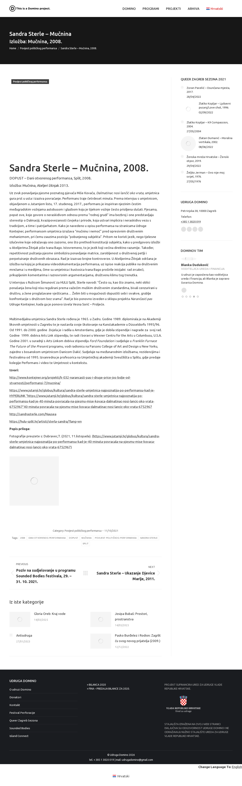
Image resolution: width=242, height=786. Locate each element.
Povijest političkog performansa (30, 81)
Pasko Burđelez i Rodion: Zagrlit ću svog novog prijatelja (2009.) (138, 638)
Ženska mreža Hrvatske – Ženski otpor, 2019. (208, 158)
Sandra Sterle (149, 538)
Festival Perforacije (22, 712)
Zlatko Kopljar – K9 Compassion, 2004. (207, 124)
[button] (183, 297)
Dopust (73, 538)
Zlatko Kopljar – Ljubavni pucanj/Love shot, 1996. (215, 105)
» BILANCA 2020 (96, 684)
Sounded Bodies (19, 728)
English (237, 767)
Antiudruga (24, 635)
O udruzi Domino (20, 689)
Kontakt (14, 705)
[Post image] (19, 619)
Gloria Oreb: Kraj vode (50, 613)
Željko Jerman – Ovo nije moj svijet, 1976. (205, 174)
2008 (22, 538)
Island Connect (19, 736)
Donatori (15, 697)
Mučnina (86, 538)
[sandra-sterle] (34, 481)
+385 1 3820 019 (191, 221)
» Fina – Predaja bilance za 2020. (108, 688)
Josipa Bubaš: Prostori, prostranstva (131, 616)
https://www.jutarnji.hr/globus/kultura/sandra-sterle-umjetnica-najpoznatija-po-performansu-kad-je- (82, 390)
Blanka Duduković (194, 265)
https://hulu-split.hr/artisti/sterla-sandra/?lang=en (45, 421)
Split (86, 543)
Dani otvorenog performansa (47, 538)
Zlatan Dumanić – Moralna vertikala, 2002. (215, 140)
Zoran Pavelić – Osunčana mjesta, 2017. (208, 89)
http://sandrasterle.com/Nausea (32, 414)
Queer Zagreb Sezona (23, 720)
